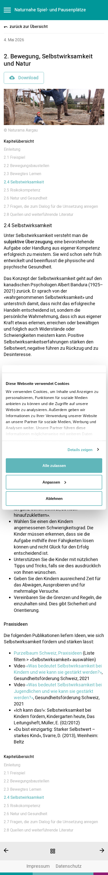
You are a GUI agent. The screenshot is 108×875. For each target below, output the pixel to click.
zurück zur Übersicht (28, 27)
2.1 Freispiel (14, 157)
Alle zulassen (54, 465)
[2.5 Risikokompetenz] (90, 850)
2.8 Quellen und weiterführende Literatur (38, 215)
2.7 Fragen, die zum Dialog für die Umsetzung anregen (51, 207)
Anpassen (51, 482)
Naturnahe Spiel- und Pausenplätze (50, 10)
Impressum (38, 866)
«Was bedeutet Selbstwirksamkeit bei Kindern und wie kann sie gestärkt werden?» (58, 669)
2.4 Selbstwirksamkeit (24, 182)
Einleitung (12, 149)
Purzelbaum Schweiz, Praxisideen (48, 653)
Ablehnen (54, 498)
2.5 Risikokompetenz (22, 190)
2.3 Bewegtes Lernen (22, 174)
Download (27, 77)
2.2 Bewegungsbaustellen (26, 166)
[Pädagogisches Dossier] (54, 851)
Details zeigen (80, 449)
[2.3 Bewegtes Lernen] (18, 850)
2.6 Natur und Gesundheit (25, 198)
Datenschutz (69, 866)
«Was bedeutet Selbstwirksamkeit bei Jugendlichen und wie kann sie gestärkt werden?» (58, 691)
